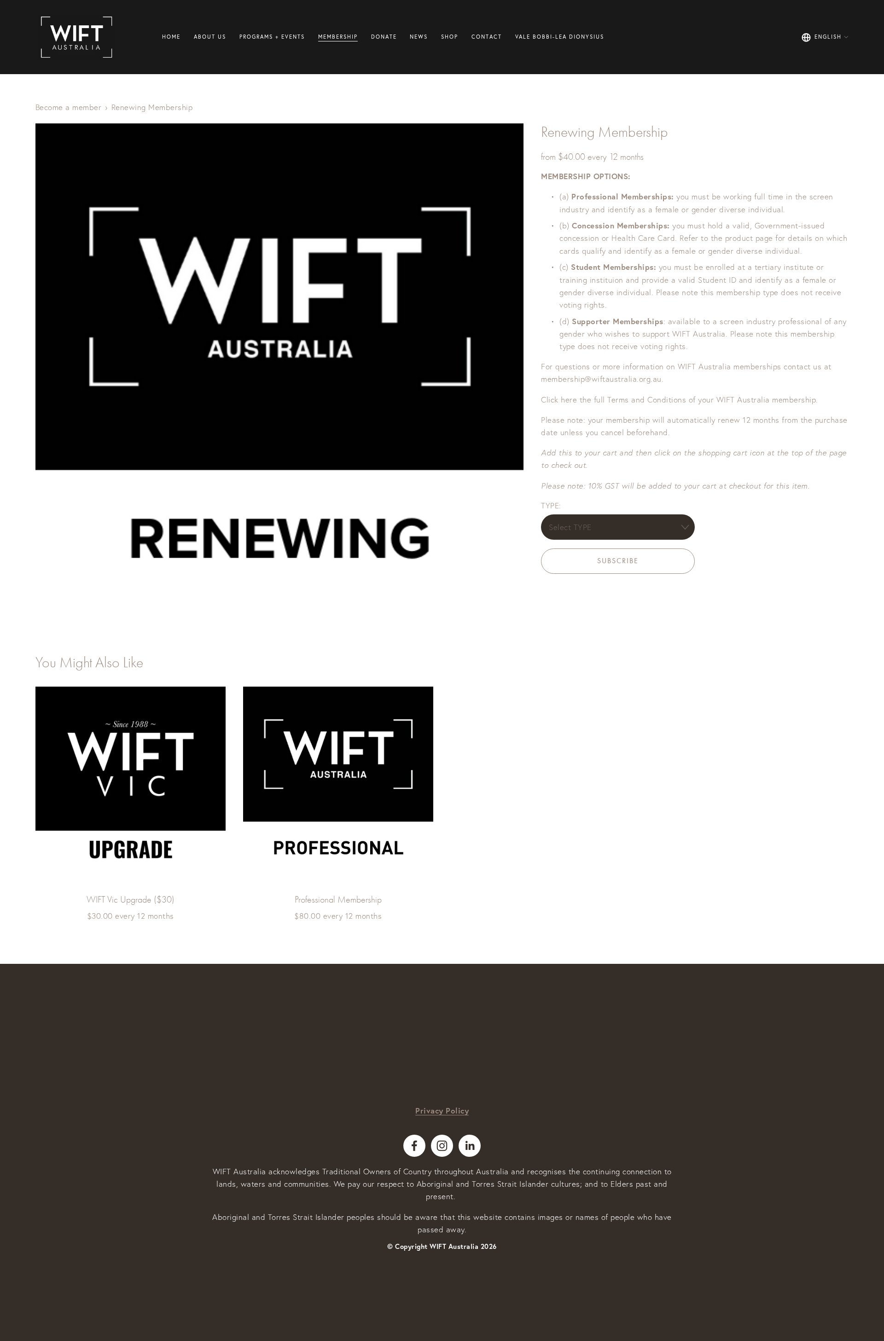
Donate (384, 37)
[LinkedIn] (470, 1146)
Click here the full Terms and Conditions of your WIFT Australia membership (678, 399)
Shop (449, 37)
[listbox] (825, 37)
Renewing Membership (152, 107)
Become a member (68, 107)
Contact (486, 37)
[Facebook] (414, 1146)
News (419, 37)
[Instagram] (442, 1146)
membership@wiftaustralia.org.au (601, 379)
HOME (171, 37)
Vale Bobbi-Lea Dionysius (559, 37)
